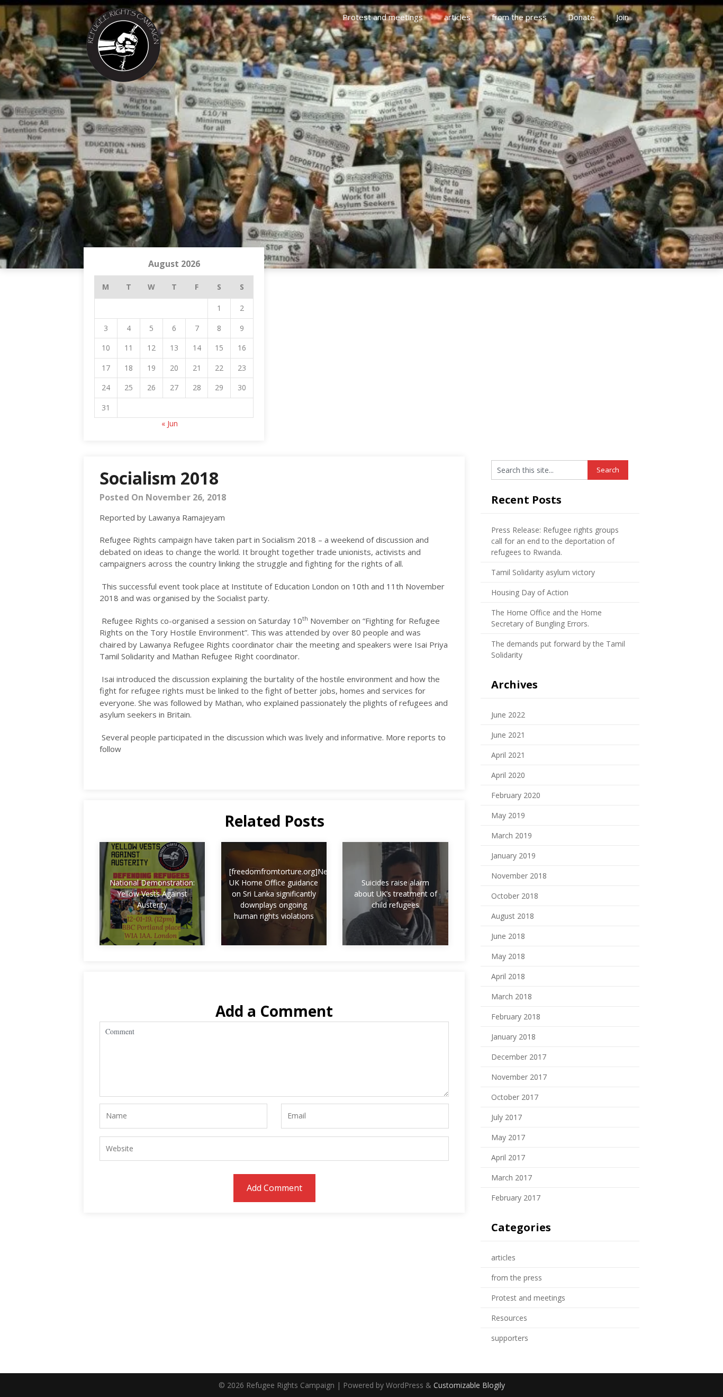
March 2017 (511, 1177)
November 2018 (519, 876)
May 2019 (508, 815)
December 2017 (518, 1057)
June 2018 (508, 936)
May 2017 (508, 1137)
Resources (509, 1318)
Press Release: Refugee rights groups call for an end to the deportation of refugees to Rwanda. (555, 541)
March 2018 (511, 996)
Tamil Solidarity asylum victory (543, 572)
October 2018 (514, 896)
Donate (581, 17)
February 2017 (515, 1198)
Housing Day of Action (529, 592)
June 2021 (508, 735)
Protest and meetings (382, 17)
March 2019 (511, 835)
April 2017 (508, 1157)
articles (457, 17)
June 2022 (508, 715)
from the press (519, 17)
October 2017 (514, 1097)
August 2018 (512, 916)
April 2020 (508, 775)
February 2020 (515, 795)
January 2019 (513, 855)
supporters (509, 1338)
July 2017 (506, 1117)
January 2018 (513, 1037)
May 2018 (508, 956)
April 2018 (508, 976)
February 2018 (515, 1016)
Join (622, 17)
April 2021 (508, 755)
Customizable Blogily (469, 1385)
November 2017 (519, 1077)
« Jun (169, 423)
